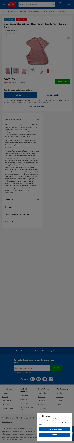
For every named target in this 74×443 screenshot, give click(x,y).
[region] (54, 427)
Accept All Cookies (55, 429)
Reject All (55, 435)
